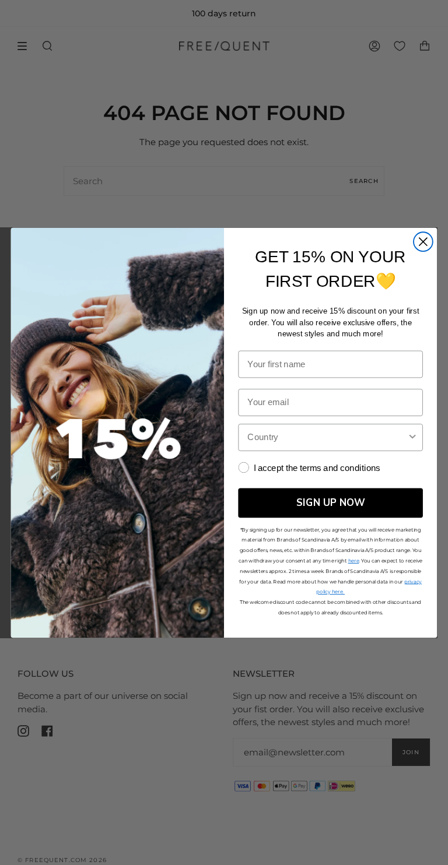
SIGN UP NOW (330, 502)
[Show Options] (412, 437)
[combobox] (327, 437)
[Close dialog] (423, 241)
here (353, 560)
